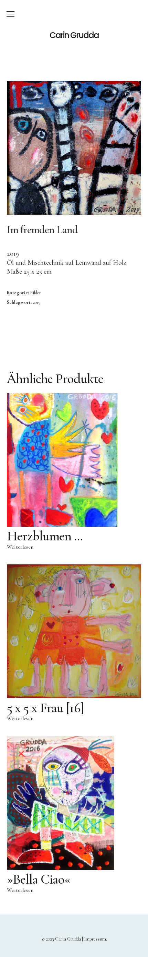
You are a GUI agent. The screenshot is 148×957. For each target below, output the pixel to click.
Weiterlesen (20, 546)
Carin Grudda (74, 35)
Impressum (95, 939)
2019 (37, 302)
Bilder (35, 293)
